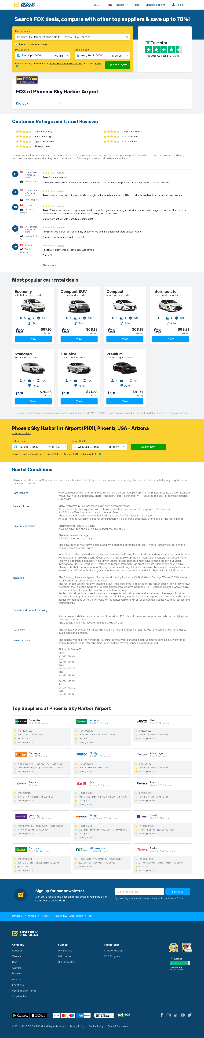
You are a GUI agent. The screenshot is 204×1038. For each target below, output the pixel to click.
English (120, 4)
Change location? (21, 433)
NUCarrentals (97, 848)
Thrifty (93, 753)
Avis (92, 782)
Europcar (34, 848)
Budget (93, 815)
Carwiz (154, 815)
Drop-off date (82, 49)
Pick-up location (23, 31)
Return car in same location (33, 44)
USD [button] (96, 4)
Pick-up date (22, 49)
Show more (49, 265)
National (94, 720)
